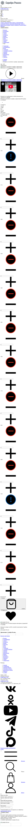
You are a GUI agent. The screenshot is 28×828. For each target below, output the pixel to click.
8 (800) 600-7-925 (4, 8)
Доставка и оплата (7, 668)
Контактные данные (8, 670)
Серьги (5, 640)
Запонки (5, 52)
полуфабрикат (6, 47)
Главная (5, 59)
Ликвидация (6, 660)
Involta (2, 749)
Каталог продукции (5, 636)
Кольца (5, 60)
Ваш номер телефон (5, 803)
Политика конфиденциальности (8, 748)
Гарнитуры (5, 46)
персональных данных (6, 811)
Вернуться (4, 610)
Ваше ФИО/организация (6, 800)
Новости (5, 671)
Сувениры (5, 49)
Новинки (5, 658)
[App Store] (12, 634)
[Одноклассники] (11, 704)
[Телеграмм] (11, 725)
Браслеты (5, 644)
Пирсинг (3, 26)
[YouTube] (11, 715)
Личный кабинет (7, 667)
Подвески (5, 642)
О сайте (5, 672)
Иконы (4, 55)
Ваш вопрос (3, 805)
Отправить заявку (4, 812)
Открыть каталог (4, 27)
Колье (4, 48)
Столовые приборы (7, 50)
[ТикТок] (11, 736)
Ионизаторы (6, 54)
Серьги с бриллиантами (6, 22)
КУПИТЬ (23, 608)
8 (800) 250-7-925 (4, 681)
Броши (4, 643)
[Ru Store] (19, 634)
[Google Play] (4, 634)
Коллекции (5, 656)
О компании (6, 666)
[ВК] (11, 694)
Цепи (4, 645)
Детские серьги (22, 25)
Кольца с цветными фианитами (13, 23)
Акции (4, 659)
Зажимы (5, 53)
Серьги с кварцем (15, 25)
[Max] (11, 746)
